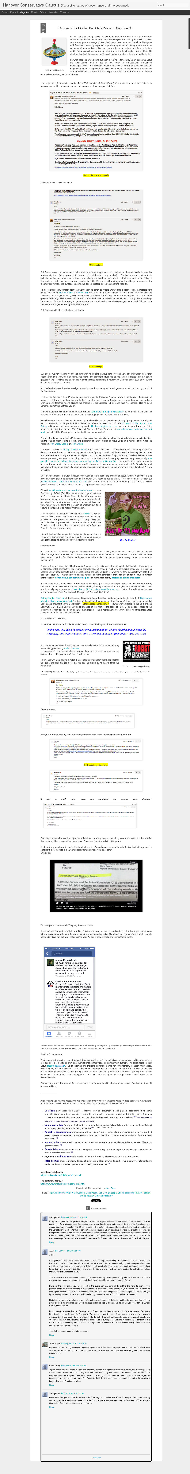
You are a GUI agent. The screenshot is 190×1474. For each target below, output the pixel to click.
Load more (96, 1457)
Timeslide (64, 12)
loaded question (71, 648)
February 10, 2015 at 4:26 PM (73, 1217)
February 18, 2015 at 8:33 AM (73, 1365)
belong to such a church (75, 449)
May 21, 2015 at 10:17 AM (72, 1393)
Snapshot (53, 12)
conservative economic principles (72, 577)
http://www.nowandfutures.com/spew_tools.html (63, 1183)
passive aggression (56, 1065)
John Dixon (111, 1188)
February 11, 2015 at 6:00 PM (73, 1343)
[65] (56, 1138)
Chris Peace (91, 1192)
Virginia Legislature (104, 1195)
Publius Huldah (66, 292)
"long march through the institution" (108, 411)
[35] (109, 1163)
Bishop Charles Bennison (52, 597)
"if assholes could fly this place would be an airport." (96, 589)
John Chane (77, 443)
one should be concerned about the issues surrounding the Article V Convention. (96, 460)
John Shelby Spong (58, 443)
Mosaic (34, 12)
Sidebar (43, 12)
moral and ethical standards (126, 577)
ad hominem (64, 1156)
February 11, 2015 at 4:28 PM (67, 1250)
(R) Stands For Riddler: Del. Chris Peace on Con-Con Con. (96, 28)
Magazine (24, 12)
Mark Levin (83, 292)
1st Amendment (57, 1192)
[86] (72, 1152)
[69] (60, 1145)
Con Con (103, 1192)
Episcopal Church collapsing (121, 1192)
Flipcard (14, 12)
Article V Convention (75, 1192)
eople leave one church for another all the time (64, 481)
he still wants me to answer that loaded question (72, 490)
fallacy (138, 1192)
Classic (4, 12)
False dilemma (52, 1160)
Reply (51, 1241)
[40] (135, 1116)
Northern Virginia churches (104, 426)
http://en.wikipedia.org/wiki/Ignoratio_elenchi (61, 1174)
